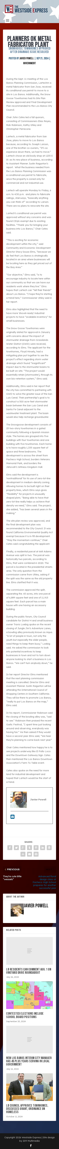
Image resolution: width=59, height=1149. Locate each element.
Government (29, 63)
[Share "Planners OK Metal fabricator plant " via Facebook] (10, 847)
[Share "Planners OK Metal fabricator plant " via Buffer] (49, 847)
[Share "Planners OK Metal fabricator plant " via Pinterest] (36, 847)
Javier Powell (26, 58)
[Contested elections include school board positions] (29, 995)
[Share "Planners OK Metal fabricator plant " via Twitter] (16, 847)
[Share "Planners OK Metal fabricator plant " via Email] (29, 854)
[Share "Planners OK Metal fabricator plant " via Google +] (23, 847)
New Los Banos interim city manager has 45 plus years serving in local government (29, 1061)
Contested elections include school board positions (25, 1015)
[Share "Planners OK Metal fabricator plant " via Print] (36, 854)
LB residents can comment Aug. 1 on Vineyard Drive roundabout (28, 971)
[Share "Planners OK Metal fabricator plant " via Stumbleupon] (23, 854)
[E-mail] (12, 817)
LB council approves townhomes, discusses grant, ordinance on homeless (27, 1109)
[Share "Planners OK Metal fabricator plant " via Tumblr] (29, 847)
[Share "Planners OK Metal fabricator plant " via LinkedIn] (42, 847)
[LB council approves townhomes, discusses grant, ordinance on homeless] (29, 1087)
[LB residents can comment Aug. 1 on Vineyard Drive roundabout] (29, 951)
